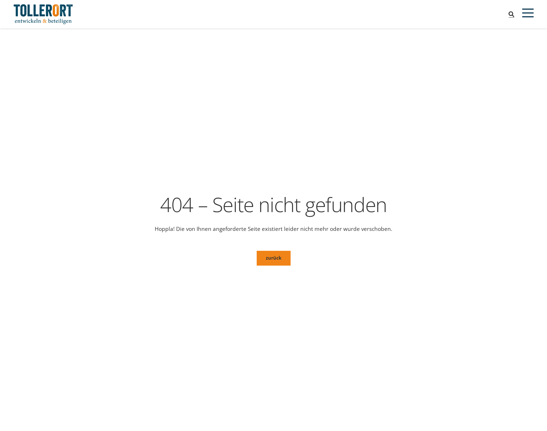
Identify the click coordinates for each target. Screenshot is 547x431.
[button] (511, 14)
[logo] (43, 14)
